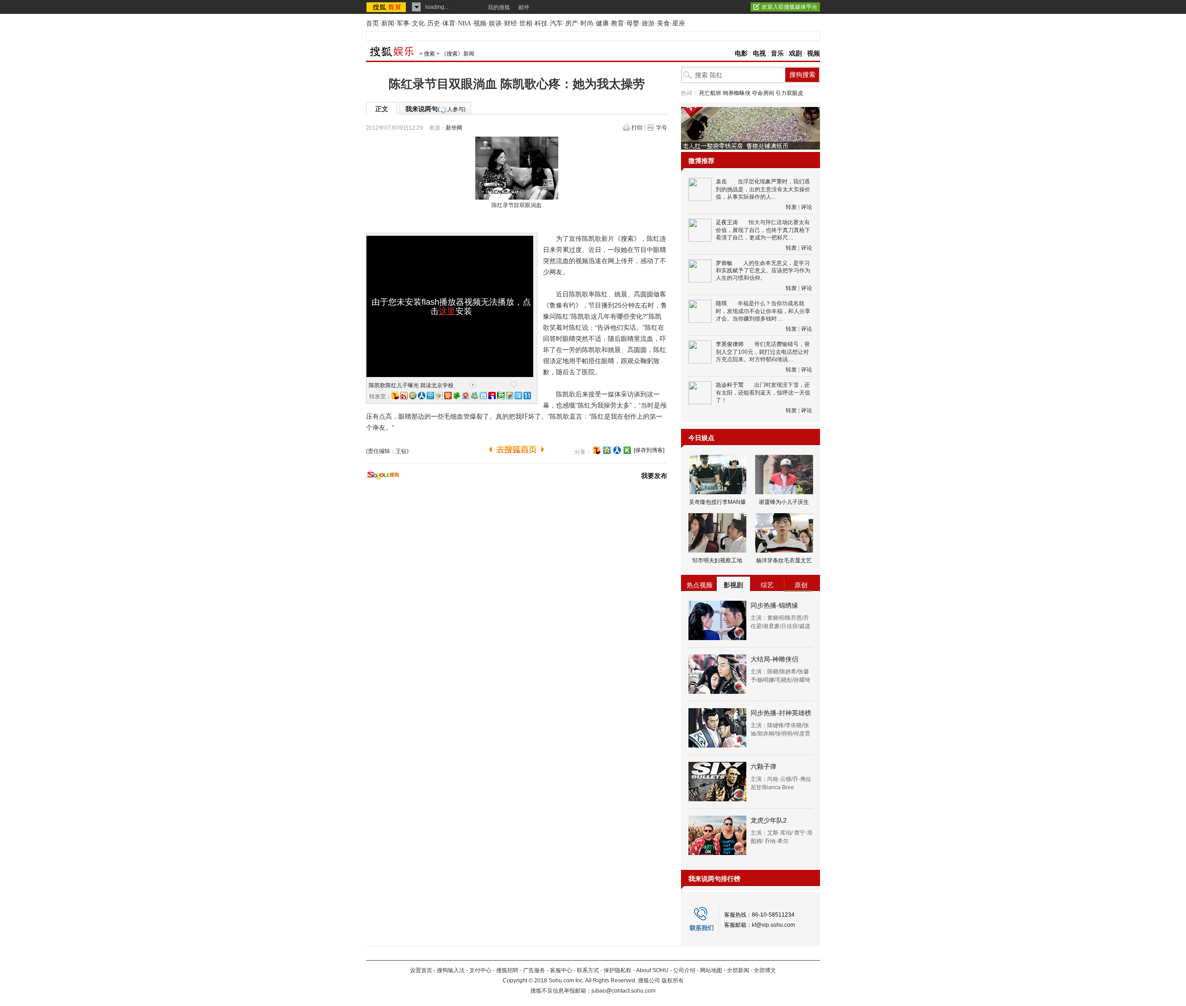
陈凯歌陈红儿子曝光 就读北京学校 (411, 385)
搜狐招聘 (507, 970)
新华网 (454, 128)
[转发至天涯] (518, 395)
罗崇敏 (724, 263)
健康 (602, 23)
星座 (678, 23)
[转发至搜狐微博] (395, 395)
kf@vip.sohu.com (773, 925)
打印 (637, 128)
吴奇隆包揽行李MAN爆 (717, 502)
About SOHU (652, 970)
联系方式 (588, 970)
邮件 (524, 7)
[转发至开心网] (448, 395)
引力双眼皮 (789, 93)
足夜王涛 (727, 222)
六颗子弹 (763, 766)
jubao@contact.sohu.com (624, 990)
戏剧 (795, 53)
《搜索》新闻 (457, 53)
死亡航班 (710, 93)
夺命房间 (763, 93)
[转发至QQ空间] (412, 395)
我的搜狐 (499, 7)
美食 (663, 23)
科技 (541, 23)
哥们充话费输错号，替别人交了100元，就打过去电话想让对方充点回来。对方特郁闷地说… (763, 352)
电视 (759, 53)
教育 (617, 23)
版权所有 (673, 980)
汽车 (556, 23)
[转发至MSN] (474, 395)
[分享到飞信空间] (509, 395)
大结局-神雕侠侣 (774, 659)
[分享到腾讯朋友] (457, 395)
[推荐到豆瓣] (501, 395)
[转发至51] (527, 395)
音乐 (777, 53)
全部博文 (765, 970)
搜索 (429, 53)
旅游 (648, 23)
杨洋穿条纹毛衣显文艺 (784, 560)
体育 (448, 23)
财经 (510, 23)
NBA (464, 23)
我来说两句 (435, 109)
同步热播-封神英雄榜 (781, 713)
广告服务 (534, 970)
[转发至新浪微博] (404, 395)
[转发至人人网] (421, 395)
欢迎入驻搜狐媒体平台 (789, 7)
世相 (525, 23)
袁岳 (721, 181)
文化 (418, 23)
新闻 (387, 23)
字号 (661, 128)
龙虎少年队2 (769, 820)
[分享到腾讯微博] (430, 395)
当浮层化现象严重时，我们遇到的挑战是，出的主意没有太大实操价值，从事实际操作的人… (763, 189)
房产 (571, 23)
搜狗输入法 (451, 970)
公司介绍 (684, 970)
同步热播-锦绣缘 (774, 605)
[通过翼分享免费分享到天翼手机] (439, 395)
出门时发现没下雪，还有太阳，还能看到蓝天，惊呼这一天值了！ (763, 392)
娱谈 (495, 23)
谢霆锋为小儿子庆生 (784, 502)
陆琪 (721, 303)
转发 (791, 207)
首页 (372, 23)
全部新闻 (738, 970)
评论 (806, 207)
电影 (741, 53)
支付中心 (480, 970)
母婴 (632, 23)
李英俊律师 (730, 344)
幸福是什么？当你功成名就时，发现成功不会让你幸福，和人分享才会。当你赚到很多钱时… (763, 311)
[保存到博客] (649, 450)
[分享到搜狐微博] (596, 450)
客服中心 (561, 970)
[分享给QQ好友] (607, 450)
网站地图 (711, 970)
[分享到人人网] (617, 450)
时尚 (586, 23)
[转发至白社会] (483, 395)
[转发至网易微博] (465, 395)
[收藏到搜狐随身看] (627, 450)
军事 (403, 23)
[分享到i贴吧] (492, 395)
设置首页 (421, 970)
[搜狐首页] (387, 7)
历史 (433, 23)
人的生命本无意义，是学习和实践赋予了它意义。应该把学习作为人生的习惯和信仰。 (763, 271)
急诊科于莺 (730, 385)
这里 (447, 311)
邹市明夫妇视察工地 (717, 560)
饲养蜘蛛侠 (737, 93)
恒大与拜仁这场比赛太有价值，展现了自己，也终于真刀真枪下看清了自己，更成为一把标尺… (763, 230)
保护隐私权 (617, 970)
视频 (479, 23)
